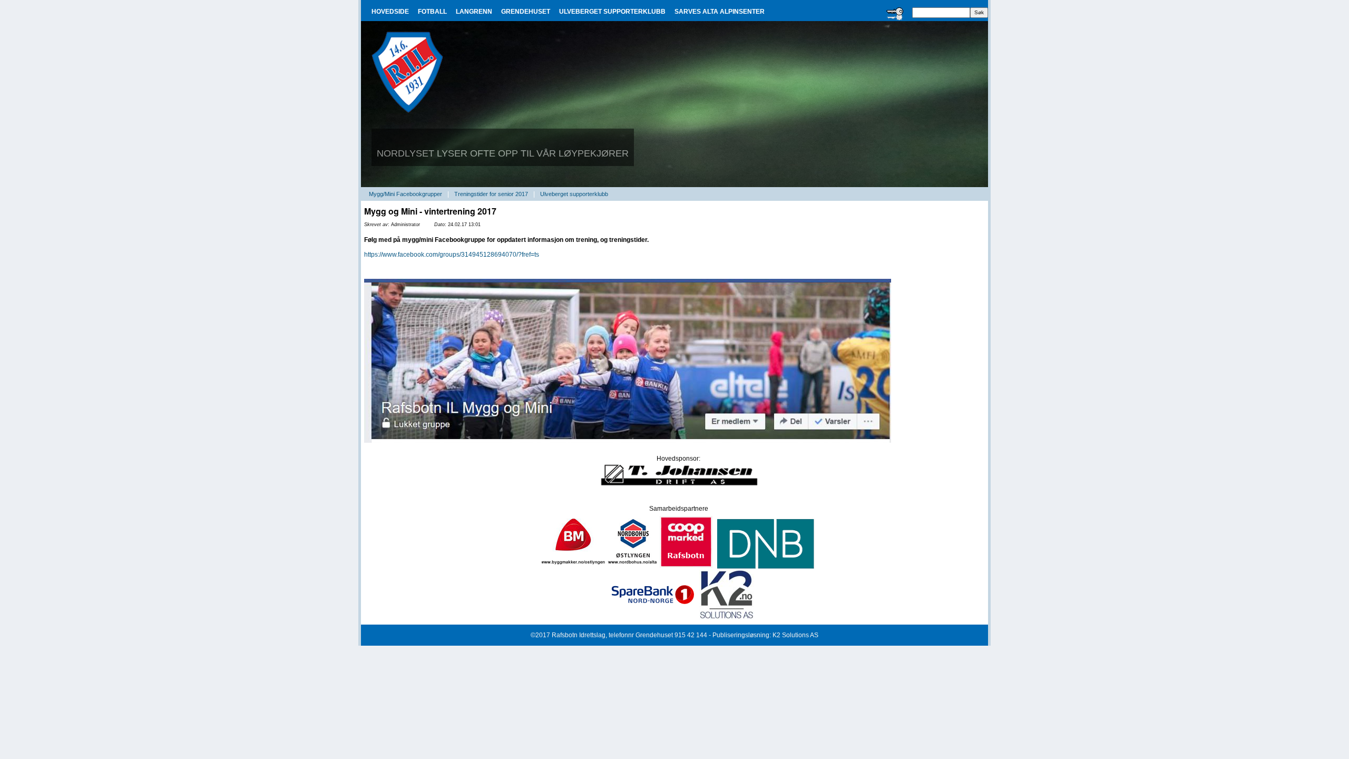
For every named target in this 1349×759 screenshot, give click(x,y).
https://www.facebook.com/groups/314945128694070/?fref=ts (451, 254)
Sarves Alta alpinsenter (719, 11)
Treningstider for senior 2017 (491, 194)
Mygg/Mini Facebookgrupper (405, 194)
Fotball (432, 11)
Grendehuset (525, 11)
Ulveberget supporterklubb (612, 11)
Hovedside (390, 11)
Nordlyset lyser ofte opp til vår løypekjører (503, 153)
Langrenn (474, 11)
